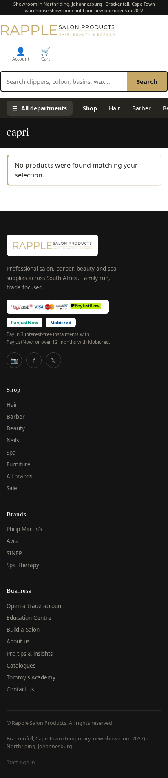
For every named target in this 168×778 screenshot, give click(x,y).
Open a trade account (35, 606)
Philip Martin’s (24, 529)
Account (20, 54)
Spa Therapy (23, 565)
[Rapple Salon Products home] (58, 29)
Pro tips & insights (30, 653)
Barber (141, 108)
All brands (19, 476)
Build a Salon (23, 629)
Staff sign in (21, 762)
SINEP (14, 553)
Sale (12, 488)
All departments (39, 108)
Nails (13, 440)
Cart (46, 54)
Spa (11, 452)
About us (18, 641)
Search (147, 81)
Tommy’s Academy (31, 677)
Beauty (16, 428)
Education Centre (29, 617)
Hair (114, 108)
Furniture (19, 464)
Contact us (20, 689)
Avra (13, 541)
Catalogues (21, 665)
